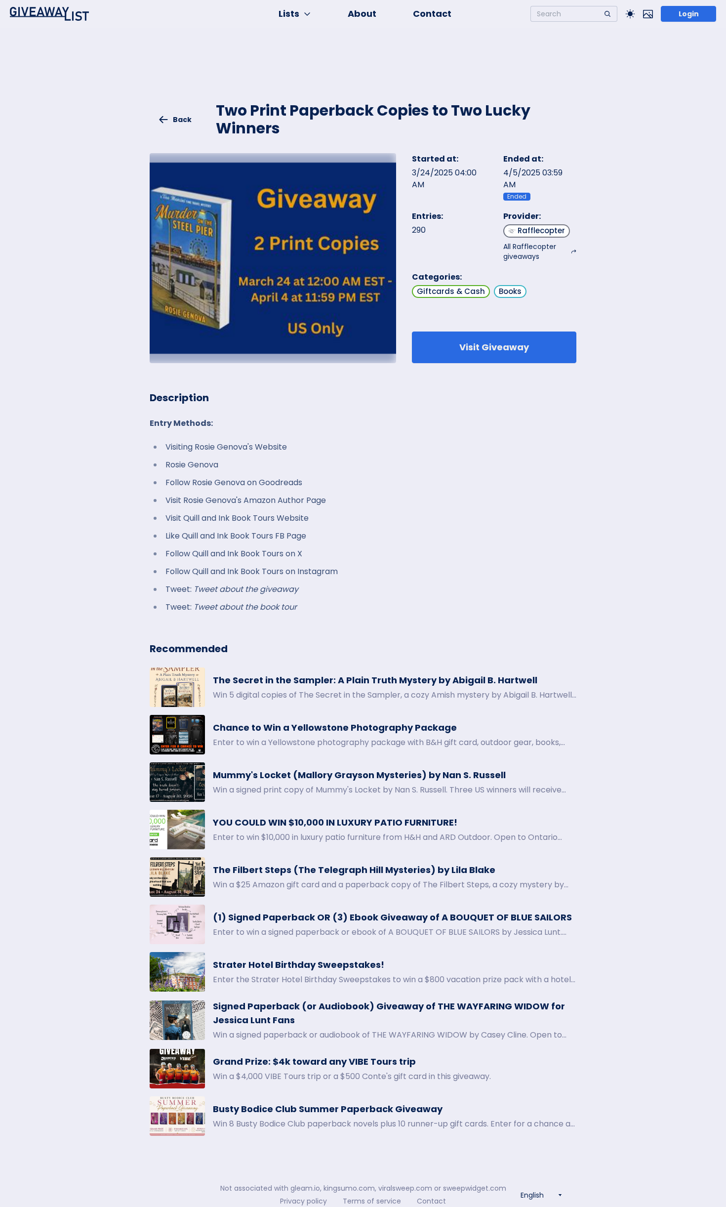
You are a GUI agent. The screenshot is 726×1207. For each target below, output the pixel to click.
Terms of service (372, 1201)
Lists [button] (289, 13)
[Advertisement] (363, 72)
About (362, 13)
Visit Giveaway (494, 347)
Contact (432, 13)
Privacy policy (303, 1201)
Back (182, 120)
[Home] (49, 14)
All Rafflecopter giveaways (529, 251)
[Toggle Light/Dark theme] (630, 14)
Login (689, 14)
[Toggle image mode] (648, 14)
